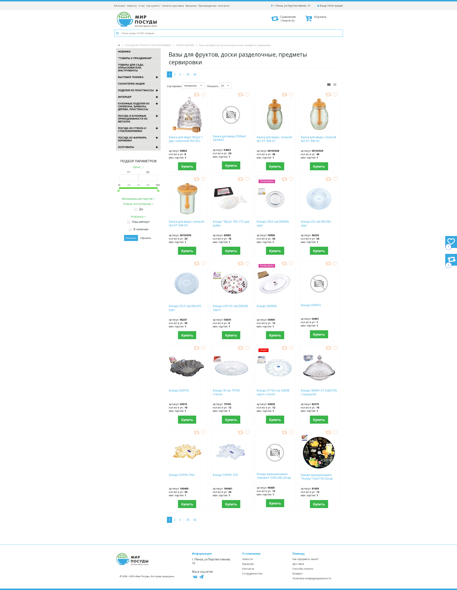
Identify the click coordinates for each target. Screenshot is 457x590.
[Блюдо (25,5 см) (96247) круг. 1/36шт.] (187, 300)
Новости (132, 5)
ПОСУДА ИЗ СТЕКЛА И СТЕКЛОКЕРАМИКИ (148, 45)
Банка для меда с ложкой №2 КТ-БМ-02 (318, 139)
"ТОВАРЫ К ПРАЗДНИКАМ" (135, 58)
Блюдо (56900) (273, 306)
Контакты (224, 5)
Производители (207, 5)
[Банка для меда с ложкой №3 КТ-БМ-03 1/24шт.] (187, 216)
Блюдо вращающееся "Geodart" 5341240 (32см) (274, 476)
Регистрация (335, 5)
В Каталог (119, 5)
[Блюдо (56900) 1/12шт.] (275, 300)
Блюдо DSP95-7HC (225, 475)
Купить (187, 166)
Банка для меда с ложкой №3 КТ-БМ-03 (186, 223)
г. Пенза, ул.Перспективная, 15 (291, 5)
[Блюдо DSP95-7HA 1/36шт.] (187, 469)
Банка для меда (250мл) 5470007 (229, 138)
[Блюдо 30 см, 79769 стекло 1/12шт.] (231, 385)
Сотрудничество (252, 573)
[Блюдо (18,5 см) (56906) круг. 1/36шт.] (275, 216)
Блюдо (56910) (180, 390)
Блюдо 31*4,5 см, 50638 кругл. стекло (273, 392)
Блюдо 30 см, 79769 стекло (226, 392)
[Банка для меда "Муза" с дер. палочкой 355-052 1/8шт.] (187, 132)
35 (188, 74)
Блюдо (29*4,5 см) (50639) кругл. (230, 308)
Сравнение (288, 18)
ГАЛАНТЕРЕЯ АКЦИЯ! (131, 83)
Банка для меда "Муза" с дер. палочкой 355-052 (186, 139)
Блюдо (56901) (311, 305)
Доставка (298, 564)
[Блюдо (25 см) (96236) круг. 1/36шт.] (319, 216)
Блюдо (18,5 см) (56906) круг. (273, 223)
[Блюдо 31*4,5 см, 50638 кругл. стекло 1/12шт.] (275, 385)
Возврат (297, 573)
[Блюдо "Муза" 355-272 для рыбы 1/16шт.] (231, 216)
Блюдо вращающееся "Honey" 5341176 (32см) (317, 477)
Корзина (320, 17)
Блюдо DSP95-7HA (181, 475)
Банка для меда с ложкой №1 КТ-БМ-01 (274, 139)
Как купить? (153, 5)
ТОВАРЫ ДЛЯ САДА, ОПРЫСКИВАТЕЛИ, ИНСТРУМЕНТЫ (131, 67)
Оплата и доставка (173, 5)
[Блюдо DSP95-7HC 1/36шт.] (231, 469)
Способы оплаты (302, 568)
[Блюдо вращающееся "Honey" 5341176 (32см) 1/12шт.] (319, 469)
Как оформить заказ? (305, 559)
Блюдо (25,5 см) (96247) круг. (185, 308)
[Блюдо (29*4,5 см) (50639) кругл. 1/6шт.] (231, 300)
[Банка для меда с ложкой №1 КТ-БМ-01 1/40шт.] (275, 132)
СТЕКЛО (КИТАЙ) (185, 45)
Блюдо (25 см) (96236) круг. (316, 223)
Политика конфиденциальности (311, 578)
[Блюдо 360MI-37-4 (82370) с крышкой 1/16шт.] (319, 385)
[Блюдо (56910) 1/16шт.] (187, 385)
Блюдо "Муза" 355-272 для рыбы (231, 223)
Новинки (124, 51)
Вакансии (191, 5)
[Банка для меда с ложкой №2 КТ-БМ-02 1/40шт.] (319, 132)
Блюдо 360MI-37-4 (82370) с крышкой (319, 392)
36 (194, 74)
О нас (142, 5)
